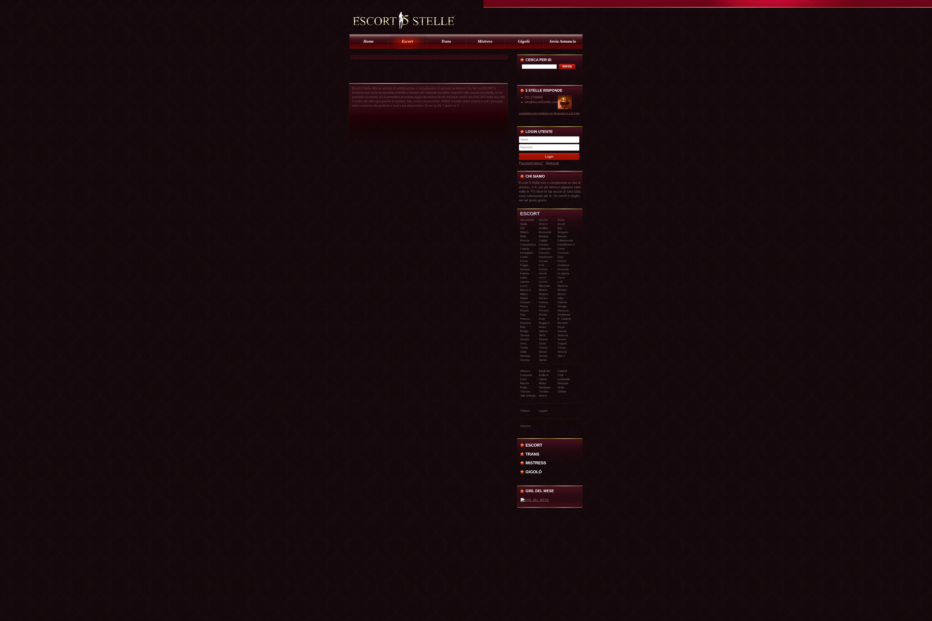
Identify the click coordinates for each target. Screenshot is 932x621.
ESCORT (533, 445)
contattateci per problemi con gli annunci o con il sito (549, 113)
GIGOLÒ (533, 471)
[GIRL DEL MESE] (535, 500)
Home (368, 41)
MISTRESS (535, 462)
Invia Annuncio (562, 41)
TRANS (532, 454)
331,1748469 (533, 97)
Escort (407, 41)
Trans (446, 41)
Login (549, 156)
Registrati (552, 163)
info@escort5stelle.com (541, 102)
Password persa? (531, 163)
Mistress (485, 41)
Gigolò (524, 41)
